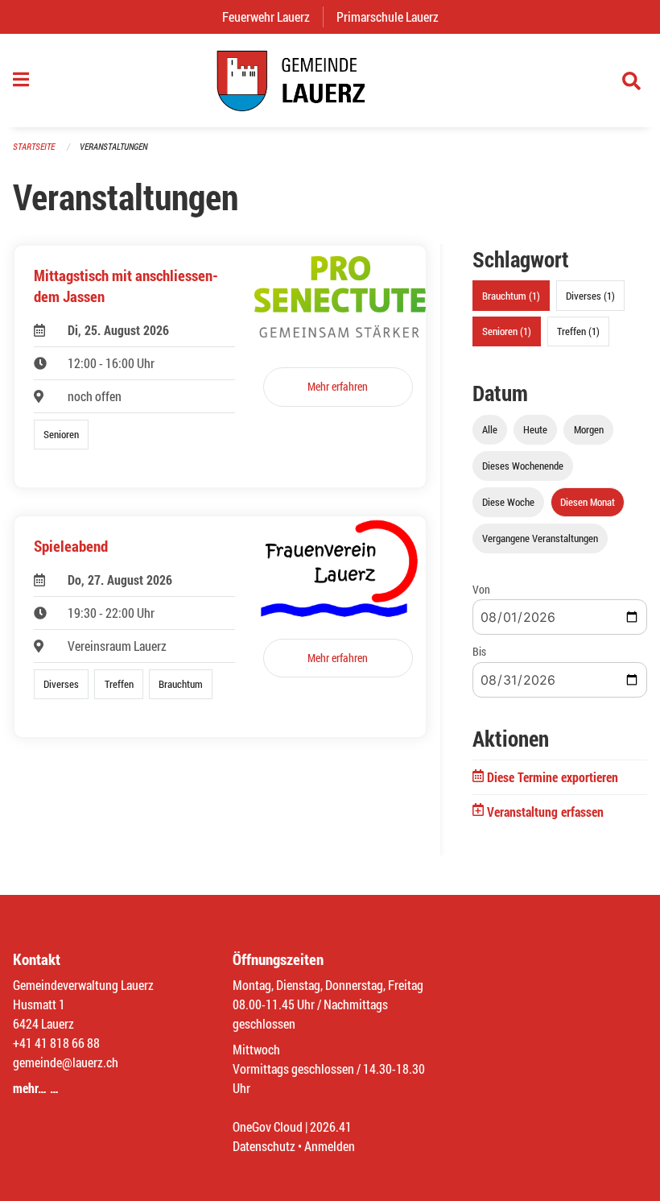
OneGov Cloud (268, 1126)
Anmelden (329, 1145)
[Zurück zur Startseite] (330, 80)
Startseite (34, 146)
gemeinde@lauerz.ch (65, 1062)
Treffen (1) (578, 331)
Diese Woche (508, 501)
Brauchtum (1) (511, 295)
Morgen (589, 429)
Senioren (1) (506, 331)
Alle (489, 429)
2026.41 (331, 1126)
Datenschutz (264, 1145)
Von (481, 589)
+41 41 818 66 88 (56, 1042)
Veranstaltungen (113, 146)
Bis (479, 651)
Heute (535, 429)
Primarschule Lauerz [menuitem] (394, 16)
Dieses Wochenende (522, 465)
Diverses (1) (590, 295)
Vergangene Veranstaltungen (540, 538)
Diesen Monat (587, 501)
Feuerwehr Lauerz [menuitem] (272, 16)
